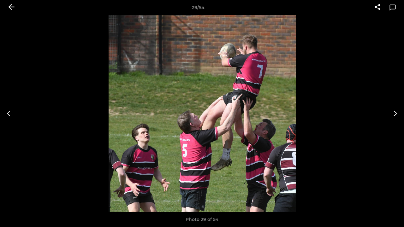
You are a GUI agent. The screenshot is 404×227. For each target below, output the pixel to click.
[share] (377, 7)
